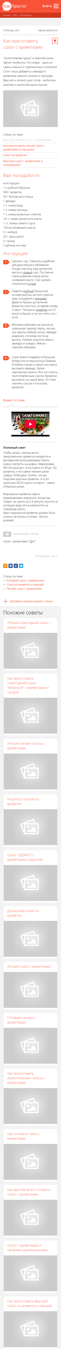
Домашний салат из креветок (23, 913)
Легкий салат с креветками (24, 588)
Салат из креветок (15, 155)
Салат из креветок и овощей (25, 584)
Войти (47, 6)
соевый (27, 272)
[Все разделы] (56, 6)
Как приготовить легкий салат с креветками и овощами (24, 147)
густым (31, 284)
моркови (40, 298)
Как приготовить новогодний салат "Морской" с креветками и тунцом (28, 685)
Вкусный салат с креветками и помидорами (23, 163)
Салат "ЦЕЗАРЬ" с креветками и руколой (25, 857)
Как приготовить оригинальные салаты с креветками (26, 1078)
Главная (6, 15)
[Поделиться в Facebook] (16, 566)
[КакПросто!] (14, 6)
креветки (41, 310)
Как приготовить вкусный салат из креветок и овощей (29, 1303)
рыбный (28, 291)
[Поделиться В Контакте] (10, 566)
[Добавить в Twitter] (21, 566)
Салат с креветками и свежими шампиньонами (27, 1247)
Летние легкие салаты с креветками (26, 745)
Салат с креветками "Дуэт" (19, 541)
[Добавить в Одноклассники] (5, 566)
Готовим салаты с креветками (21, 1020)
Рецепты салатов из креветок (23, 801)
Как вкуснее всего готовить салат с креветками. (28, 1192)
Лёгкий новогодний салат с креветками (29, 625)
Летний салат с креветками (29, 966)
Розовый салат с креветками (25, 580)
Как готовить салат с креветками (23, 1136)
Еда (15, 15)
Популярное (25, 15)
